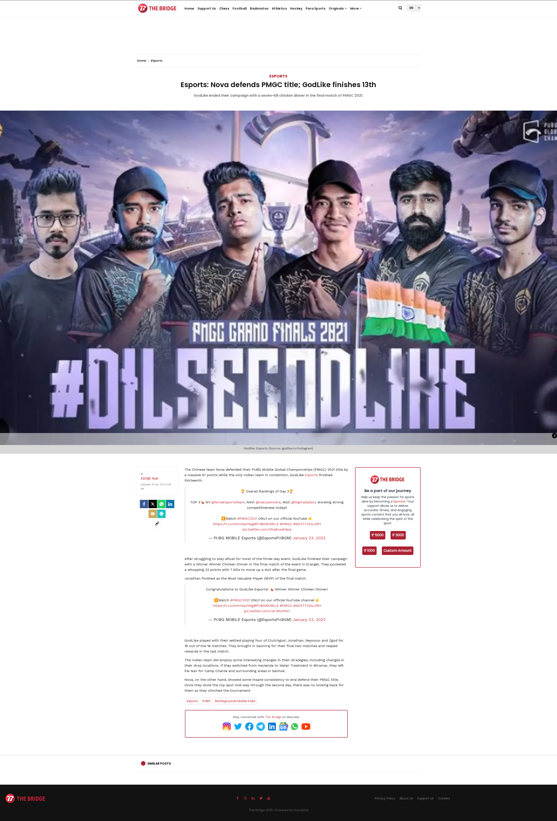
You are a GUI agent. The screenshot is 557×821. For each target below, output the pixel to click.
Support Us (207, 8)
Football (240, 8)
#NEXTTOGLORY (307, 524)
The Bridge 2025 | (262, 810)
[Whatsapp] (161, 504)
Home (189, 8)
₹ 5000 (378, 535)
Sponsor (399, 501)
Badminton (259, 8)
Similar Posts (159, 763)
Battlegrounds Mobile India (235, 701)
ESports (278, 76)
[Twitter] (152, 504)
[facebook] (144, 504)
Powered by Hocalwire (292, 810)
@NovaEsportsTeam (228, 502)
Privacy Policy (385, 798)
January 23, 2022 (309, 538)
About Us (406, 798)
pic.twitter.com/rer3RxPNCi (267, 611)
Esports (312, 475)
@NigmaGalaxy (303, 502)
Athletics (279, 8)
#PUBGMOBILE (266, 524)
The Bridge (273, 717)
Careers (444, 798)
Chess (224, 8)
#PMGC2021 (247, 518)
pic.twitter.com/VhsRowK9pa (266, 529)
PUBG (206, 701)
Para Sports (315, 8)
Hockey (296, 8)
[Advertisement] (278, 41)
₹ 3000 (398, 535)
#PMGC (286, 524)
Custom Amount (398, 550)
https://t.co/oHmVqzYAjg (233, 524)
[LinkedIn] (170, 504)
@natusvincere (268, 502)
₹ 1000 (369, 550)
